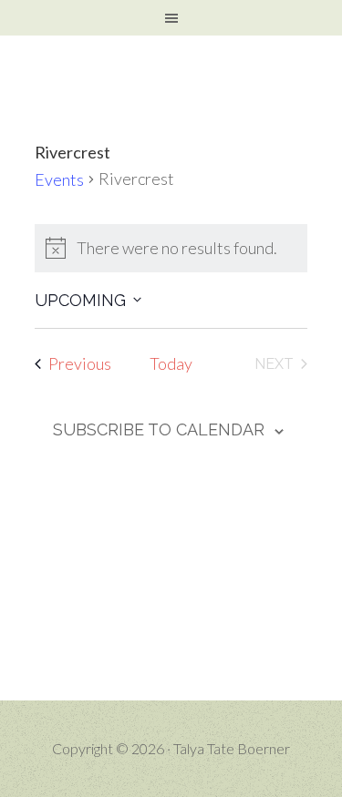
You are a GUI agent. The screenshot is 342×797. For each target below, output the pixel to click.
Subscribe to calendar (158, 429)
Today (171, 363)
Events (59, 179)
